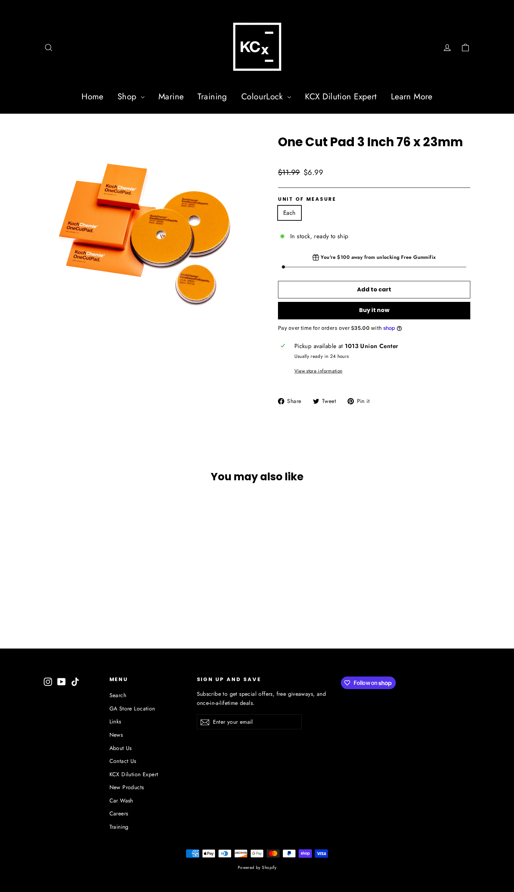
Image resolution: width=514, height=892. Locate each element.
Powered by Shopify (257, 867)
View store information (318, 370)
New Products (126, 787)
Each (289, 212)
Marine (171, 96)
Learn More (412, 96)
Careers (118, 813)
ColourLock (263, 96)
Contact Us (122, 761)
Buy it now (374, 310)
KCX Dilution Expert (341, 96)
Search (118, 695)
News (116, 735)
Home (92, 96)
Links (115, 721)
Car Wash (121, 801)
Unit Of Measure (307, 199)
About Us (120, 748)
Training (212, 96)
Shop (128, 96)
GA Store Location (132, 709)
